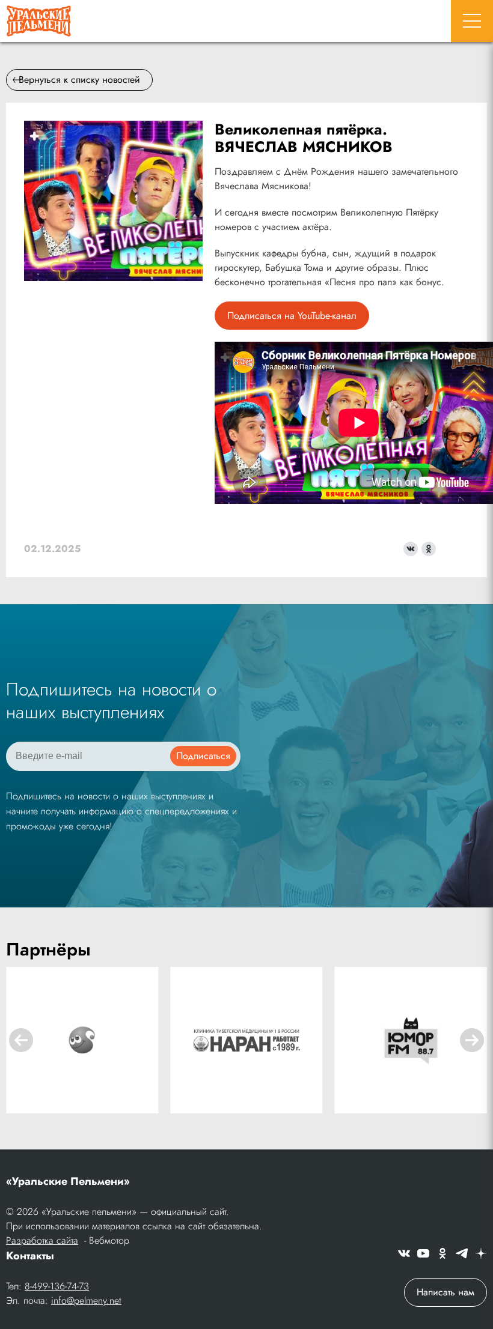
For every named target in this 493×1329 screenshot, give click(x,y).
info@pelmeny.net (86, 1300)
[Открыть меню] (472, 21)
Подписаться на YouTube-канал (292, 315)
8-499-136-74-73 (57, 1286)
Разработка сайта (42, 1240)
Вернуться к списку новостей (79, 79)
